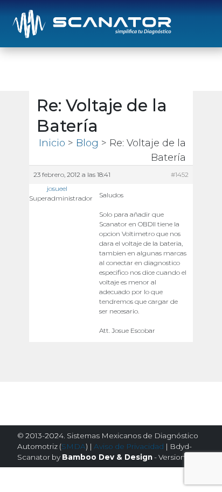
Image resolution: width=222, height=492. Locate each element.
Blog (87, 143)
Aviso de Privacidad (129, 446)
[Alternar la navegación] (197, 24)
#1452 (180, 174)
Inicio (52, 143)
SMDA (73, 446)
